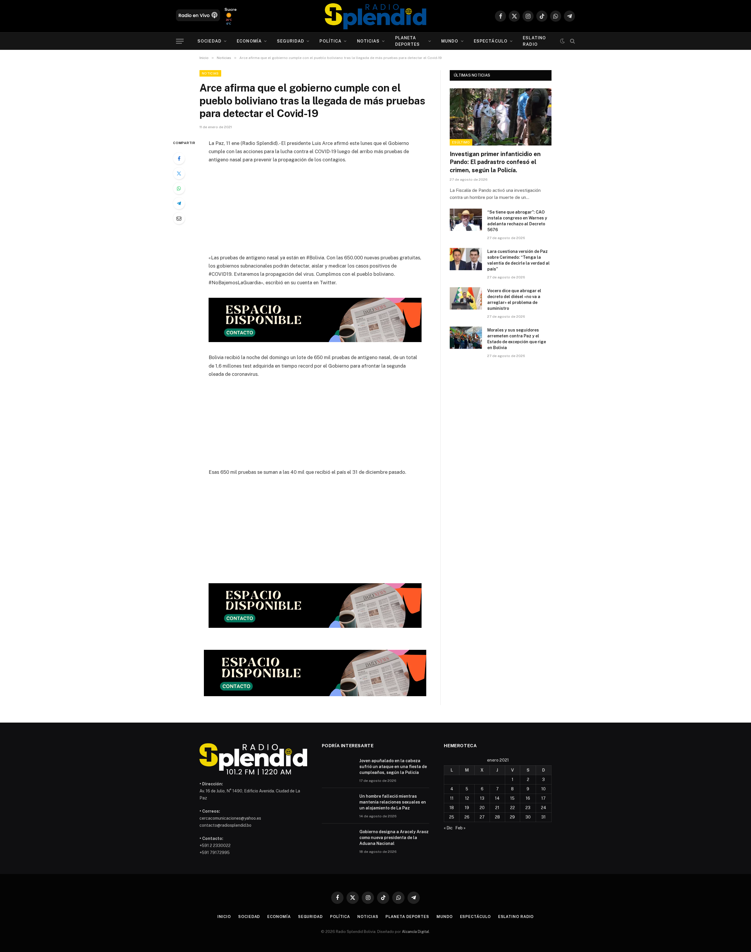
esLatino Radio (534, 41)
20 (482, 807)
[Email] (179, 218)
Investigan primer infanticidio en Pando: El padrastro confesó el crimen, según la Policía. (495, 162)
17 (543, 798)
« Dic (448, 828)
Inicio (224, 916)
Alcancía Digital (415, 931)
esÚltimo (461, 142)
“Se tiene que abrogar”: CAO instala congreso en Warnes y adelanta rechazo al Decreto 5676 (517, 221)
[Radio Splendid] (375, 16)
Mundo (450, 41)
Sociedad (209, 41)
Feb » (460, 828)
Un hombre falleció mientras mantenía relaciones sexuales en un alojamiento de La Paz (392, 802)
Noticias (368, 41)
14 (497, 798)
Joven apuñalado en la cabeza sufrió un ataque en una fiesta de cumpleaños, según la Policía (393, 766)
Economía (249, 41)
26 (466, 817)
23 (527, 807)
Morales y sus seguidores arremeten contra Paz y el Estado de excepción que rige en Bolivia (516, 339)
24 (543, 807)
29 (512, 817)
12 (467, 798)
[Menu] (180, 41)
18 (451, 807)
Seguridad (290, 41)
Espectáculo (491, 41)
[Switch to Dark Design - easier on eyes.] (562, 41)
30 (528, 817)
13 (482, 798)
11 (452, 798)
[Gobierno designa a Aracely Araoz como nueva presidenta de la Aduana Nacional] (338, 839)
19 (467, 807)
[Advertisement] (315, 212)
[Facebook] (179, 158)
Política (330, 41)
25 (451, 817)
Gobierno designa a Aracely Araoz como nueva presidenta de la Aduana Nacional (394, 837)
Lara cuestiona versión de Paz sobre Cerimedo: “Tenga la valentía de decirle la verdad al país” (518, 260)
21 (497, 807)
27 (482, 817)
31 (543, 817)
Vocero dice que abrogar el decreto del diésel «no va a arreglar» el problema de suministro (514, 299)
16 (528, 798)
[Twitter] (179, 173)
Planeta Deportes (407, 41)
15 (512, 798)
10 (543, 789)
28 (497, 817)
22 (512, 807)
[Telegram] (179, 203)
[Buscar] (572, 41)
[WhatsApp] (179, 188)
